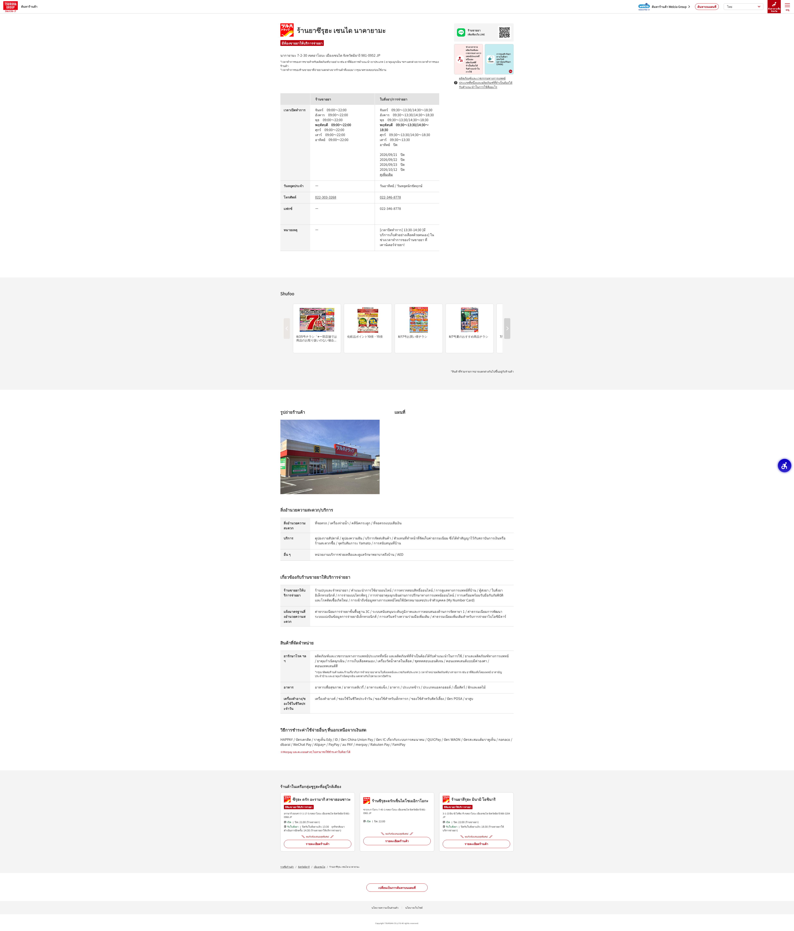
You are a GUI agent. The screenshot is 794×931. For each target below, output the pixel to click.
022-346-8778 (390, 197)
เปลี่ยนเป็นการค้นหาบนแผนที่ (397, 888)
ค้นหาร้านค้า (29, 6)
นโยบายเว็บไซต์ (414, 907)
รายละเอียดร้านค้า (317, 844)
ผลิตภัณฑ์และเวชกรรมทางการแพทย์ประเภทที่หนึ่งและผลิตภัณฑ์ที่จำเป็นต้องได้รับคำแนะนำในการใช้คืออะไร (485, 82)
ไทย (729, 7)
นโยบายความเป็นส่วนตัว (385, 907)
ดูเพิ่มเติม (386, 174)
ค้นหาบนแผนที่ (706, 7)
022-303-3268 (325, 197)
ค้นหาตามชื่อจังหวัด (774, 10)
